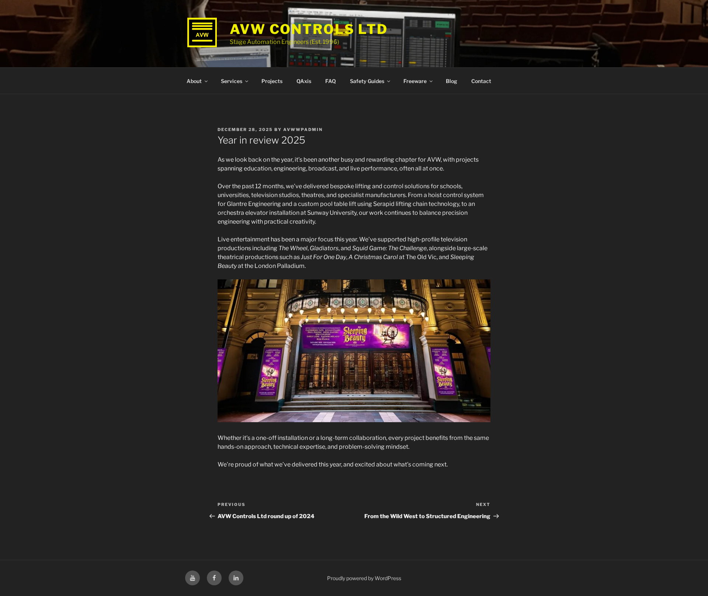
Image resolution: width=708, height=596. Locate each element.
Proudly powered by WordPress (364, 578)
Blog (451, 81)
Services (231, 81)
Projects (271, 81)
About (194, 81)
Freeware (415, 81)
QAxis (303, 81)
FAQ (330, 81)
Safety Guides (367, 81)
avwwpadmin (303, 129)
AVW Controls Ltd (309, 29)
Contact (481, 81)
